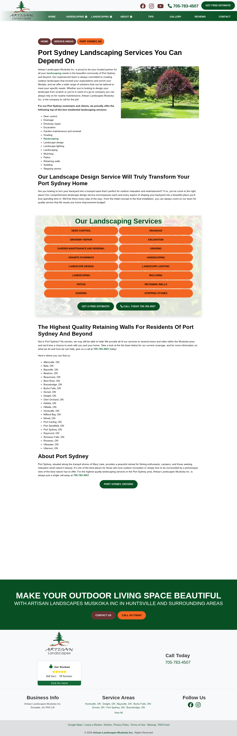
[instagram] (152, 7)
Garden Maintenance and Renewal (81, 248)
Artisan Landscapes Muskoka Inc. (113, 732)
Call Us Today (132, 615)
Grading (156, 248)
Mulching (155, 275)
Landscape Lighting (156, 266)
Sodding (81, 293)
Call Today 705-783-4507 (139, 306)
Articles (108, 724)
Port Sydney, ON (90, 41)
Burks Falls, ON (142, 703)
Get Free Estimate (218, 5)
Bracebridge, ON (135, 707)
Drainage (155, 230)
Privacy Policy (121, 724)
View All (118, 712)
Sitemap (151, 724)
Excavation (155, 239)
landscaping (54, 73)
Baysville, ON (124, 703)
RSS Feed (163, 724)
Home (44, 41)
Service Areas (63, 41)
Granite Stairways (81, 257)
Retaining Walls (156, 284)
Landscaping (81, 275)
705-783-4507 (185, 6)
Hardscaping (51, 138)
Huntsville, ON (93, 703)
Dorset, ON (98, 707)
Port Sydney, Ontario (118, 484)
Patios (81, 284)
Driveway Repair (81, 239)
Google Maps (75, 724)
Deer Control (81, 230)
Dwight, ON (109, 703)
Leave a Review (93, 724)
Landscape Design (81, 266)
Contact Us (103, 615)
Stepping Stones (156, 293)
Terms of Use (138, 724)
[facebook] (143, 7)
